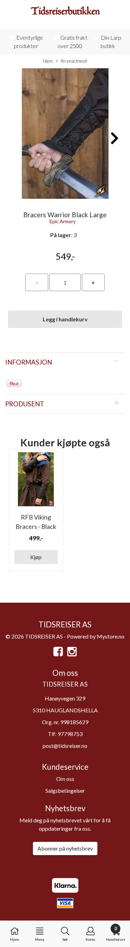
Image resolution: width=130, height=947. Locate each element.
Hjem (48, 61)
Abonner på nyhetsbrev (65, 848)
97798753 (70, 733)
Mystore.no (110, 636)
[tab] (65, 362)
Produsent (24, 404)
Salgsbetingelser (65, 790)
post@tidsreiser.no (65, 745)
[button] (62, 195)
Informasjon (28, 362)
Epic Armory (63, 221)
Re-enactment (74, 61)
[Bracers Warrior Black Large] (65, 134)
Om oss (65, 778)
